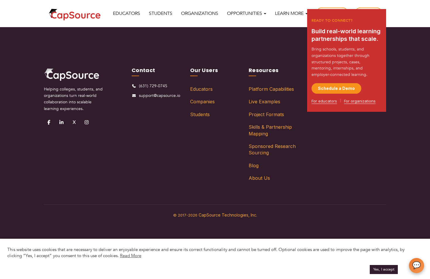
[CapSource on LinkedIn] (61, 122)
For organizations (360, 101)
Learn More (290, 13)
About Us (259, 178)
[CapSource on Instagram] (87, 122)
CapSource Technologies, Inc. (228, 214)
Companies (202, 101)
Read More (130, 256)
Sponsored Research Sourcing (272, 149)
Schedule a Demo (336, 88)
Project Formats (266, 114)
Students (200, 114)
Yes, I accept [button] (383, 269)
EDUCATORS (126, 13)
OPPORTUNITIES (245, 13)
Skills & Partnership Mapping (270, 130)
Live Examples (264, 101)
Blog (254, 165)
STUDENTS (160, 13)
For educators (324, 101)
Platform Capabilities (271, 89)
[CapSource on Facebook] (49, 122)
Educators (201, 89)
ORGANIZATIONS (199, 13)
